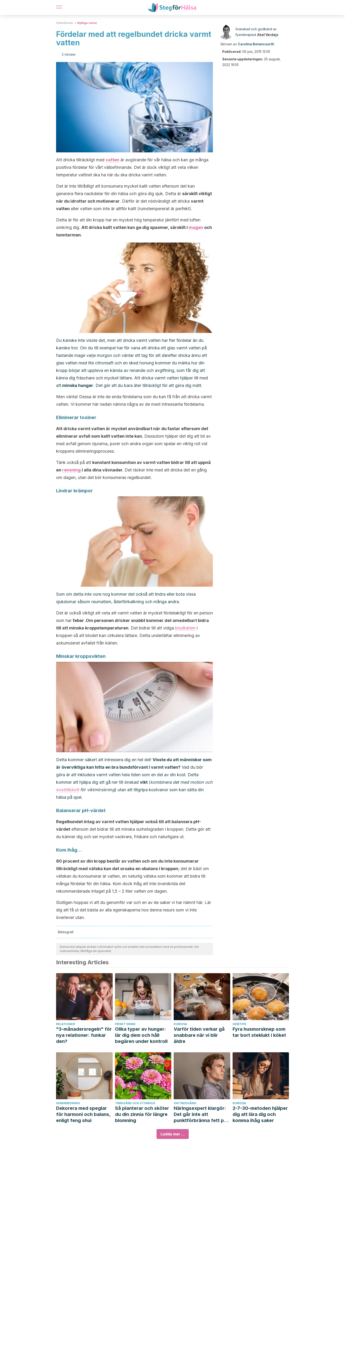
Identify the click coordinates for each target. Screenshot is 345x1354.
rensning (71, 469)
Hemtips (239, 1024)
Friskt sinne (125, 1024)
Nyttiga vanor (87, 23)
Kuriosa (180, 1024)
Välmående (64, 23)
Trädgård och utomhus (135, 1103)
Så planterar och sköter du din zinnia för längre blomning (142, 1114)
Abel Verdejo (267, 35)
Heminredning (68, 1103)
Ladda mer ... (173, 1134)
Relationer (65, 1024)
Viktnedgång (185, 1103)
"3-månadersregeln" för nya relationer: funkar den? (84, 1035)
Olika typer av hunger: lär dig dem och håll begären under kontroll (141, 1035)
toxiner (88, 417)
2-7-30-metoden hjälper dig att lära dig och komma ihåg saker (260, 1114)
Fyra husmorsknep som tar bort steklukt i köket (259, 1032)
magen (196, 227)
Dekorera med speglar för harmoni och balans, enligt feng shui (83, 1114)
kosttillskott (67, 789)
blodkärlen (185, 627)
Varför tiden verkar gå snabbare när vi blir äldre (199, 1035)
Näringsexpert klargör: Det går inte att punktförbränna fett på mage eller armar (200, 1114)
